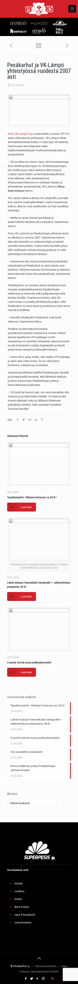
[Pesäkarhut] (39, 8)
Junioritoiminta (22, 922)
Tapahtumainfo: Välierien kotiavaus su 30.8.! (32, 497)
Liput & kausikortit (24, 914)
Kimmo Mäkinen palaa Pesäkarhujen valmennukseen (32, 768)
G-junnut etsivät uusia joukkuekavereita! (29, 662)
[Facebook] (25, 979)
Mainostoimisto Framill (44, 971)
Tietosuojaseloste (45, 966)
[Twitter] (31, 979)
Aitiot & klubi (21, 906)
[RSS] (52, 979)
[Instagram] (43, 979)
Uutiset (18, 883)
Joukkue (19, 891)
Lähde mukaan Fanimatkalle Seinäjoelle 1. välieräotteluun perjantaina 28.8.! (36, 721)
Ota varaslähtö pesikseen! (26, 752)
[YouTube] (37, 979)
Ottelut (18, 899)
